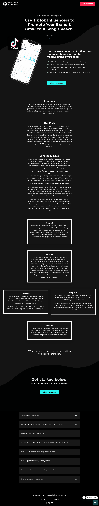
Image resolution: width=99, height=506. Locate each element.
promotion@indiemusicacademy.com (54, 335)
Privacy (49, 499)
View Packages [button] (87, 4)
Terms (42, 499)
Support (56, 499)
